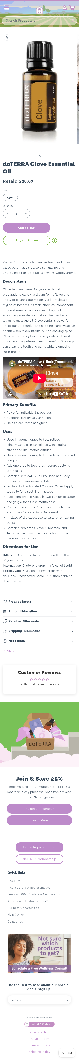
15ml (10, 197)
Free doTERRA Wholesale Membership (34, 894)
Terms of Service (39, 1045)
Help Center (16, 914)
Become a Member (39, 808)
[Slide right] (48, 156)
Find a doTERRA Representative (29, 887)
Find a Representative (39, 847)
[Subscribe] (67, 999)
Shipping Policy (39, 1051)
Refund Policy (39, 1038)
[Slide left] (31, 156)
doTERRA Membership (39, 859)
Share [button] (11, 651)
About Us (14, 880)
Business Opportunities (23, 907)
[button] (39, 602)
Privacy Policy (39, 1032)
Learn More (39, 820)
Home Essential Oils (43, 1018)
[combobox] (39, 20)
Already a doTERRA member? (28, 901)
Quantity (8, 205)
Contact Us (15, 921)
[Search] (72, 20)
